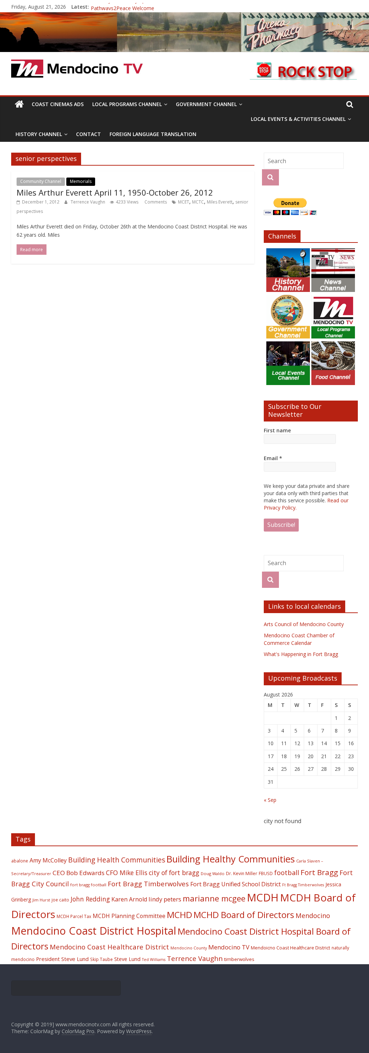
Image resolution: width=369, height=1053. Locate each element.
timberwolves (239, 959)
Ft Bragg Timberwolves (303, 884)
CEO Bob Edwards (79, 873)
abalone (19, 861)
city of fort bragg (174, 872)
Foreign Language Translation (153, 134)
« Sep (270, 799)
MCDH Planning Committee (129, 916)
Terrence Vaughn (88, 202)
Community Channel (40, 181)
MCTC (198, 202)
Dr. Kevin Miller (241, 873)
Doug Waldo (212, 873)
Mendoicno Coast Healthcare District (290, 947)
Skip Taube (101, 959)
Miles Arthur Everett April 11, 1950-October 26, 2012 (115, 192)
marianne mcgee (214, 898)
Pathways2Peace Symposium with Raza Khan (144, 6)
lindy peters (164, 899)
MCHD (179, 915)
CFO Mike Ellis (126, 872)
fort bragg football (88, 884)
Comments (155, 202)
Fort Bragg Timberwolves (148, 883)
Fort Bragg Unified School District (235, 884)
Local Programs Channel (127, 104)
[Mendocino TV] (184, 17)
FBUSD (266, 873)
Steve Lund (127, 959)
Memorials (81, 181)
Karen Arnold (129, 899)
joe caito (60, 900)
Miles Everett (219, 202)
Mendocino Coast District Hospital (93, 930)
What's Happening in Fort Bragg (301, 654)
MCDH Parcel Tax (74, 916)
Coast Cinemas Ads (58, 104)
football (286, 872)
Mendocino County (188, 948)
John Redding (90, 899)
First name (277, 430)
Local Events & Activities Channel (298, 118)
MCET (183, 202)
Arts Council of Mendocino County (304, 624)
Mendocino (312, 915)
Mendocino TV (228, 947)
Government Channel (206, 104)
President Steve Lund (62, 958)
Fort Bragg (319, 872)
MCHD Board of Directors (244, 915)
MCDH (263, 897)
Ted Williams (153, 959)
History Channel (38, 134)
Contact (88, 134)
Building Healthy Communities (230, 859)
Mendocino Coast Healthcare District (109, 946)
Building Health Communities (116, 860)
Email (273, 458)
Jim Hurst (41, 900)
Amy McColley (48, 860)
